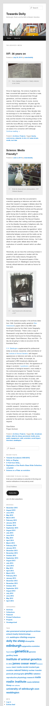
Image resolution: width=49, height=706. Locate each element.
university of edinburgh (20, 688)
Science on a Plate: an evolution (18, 470)
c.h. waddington (13, 637)
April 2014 (10, 540)
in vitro (24, 138)
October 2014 (11, 525)
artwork (9, 634)
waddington (17, 440)
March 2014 (10, 543)
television (9, 440)
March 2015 (10, 518)
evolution (36, 646)
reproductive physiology (16, 677)
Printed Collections (13, 617)
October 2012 (11, 586)
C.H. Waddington (12, 348)
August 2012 (10, 591)
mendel (25, 667)
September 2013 (12, 558)
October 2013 (11, 555)
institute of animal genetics (24, 659)
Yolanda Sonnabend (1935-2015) (18, 458)
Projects (22, 136)
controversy (10, 138)
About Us (17, 38)
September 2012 (12, 588)
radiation (37, 673)
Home (9, 38)
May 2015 (9, 515)
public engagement (12, 438)
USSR (36, 689)
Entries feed (10, 704)
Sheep (9, 685)
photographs (19, 673)
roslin (38, 677)
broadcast (38, 434)
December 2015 (11, 507)
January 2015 (11, 523)
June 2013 (10, 565)
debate (8, 436)
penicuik (9, 673)
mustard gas (34, 667)
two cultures (16, 685)
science (35, 681)
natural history (21, 670)
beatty (34, 136)
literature (40, 664)
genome (32, 652)
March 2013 (10, 573)
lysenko (8, 667)
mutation (10, 670)
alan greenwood (13, 631)
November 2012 (12, 583)
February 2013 (11, 575)
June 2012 (10, 596)
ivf (28, 138)
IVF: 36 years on (16, 53)
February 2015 (11, 520)
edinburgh (14, 645)
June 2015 (10, 512)
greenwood (26, 436)
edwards (18, 138)
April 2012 (10, 601)
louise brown (34, 138)
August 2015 (10, 510)
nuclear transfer (35, 670)
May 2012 (9, 598)
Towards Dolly (16, 14)
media (8, 140)
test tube (14, 140)
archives (36, 631)
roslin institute (16, 681)
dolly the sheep (17, 436)
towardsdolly (28, 57)
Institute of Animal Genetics (18, 353)
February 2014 (11, 545)
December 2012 (11, 580)
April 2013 (10, 570)
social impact (35, 438)
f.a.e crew (10, 652)
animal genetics (26, 631)
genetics (22, 651)
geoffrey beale (12, 655)
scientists (27, 438)
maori (14, 667)
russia (29, 682)
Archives (16, 136)
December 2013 (11, 550)
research (30, 677)
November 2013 (12, 553)
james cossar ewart (25, 663)
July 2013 (9, 563)
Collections (10, 612)
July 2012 (9, 593)
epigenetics (27, 646)
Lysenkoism (24, 366)
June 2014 (10, 535)
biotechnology (25, 634)
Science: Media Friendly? (15, 152)
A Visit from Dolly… (13, 463)
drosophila (29, 641)
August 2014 (10, 530)
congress (31, 637)
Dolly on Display (12, 460)
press (38, 436)
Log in (8, 702)
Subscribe (12, 493)
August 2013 (10, 560)
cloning (23, 637)
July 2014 (9, 533)
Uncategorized (11, 622)
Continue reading (13, 131)
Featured (9, 614)
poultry (29, 673)
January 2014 (11, 548)
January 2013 (11, 578)
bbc (33, 434)
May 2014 (9, 538)
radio (21, 438)
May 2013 (9, 568)
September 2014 (12, 528)
